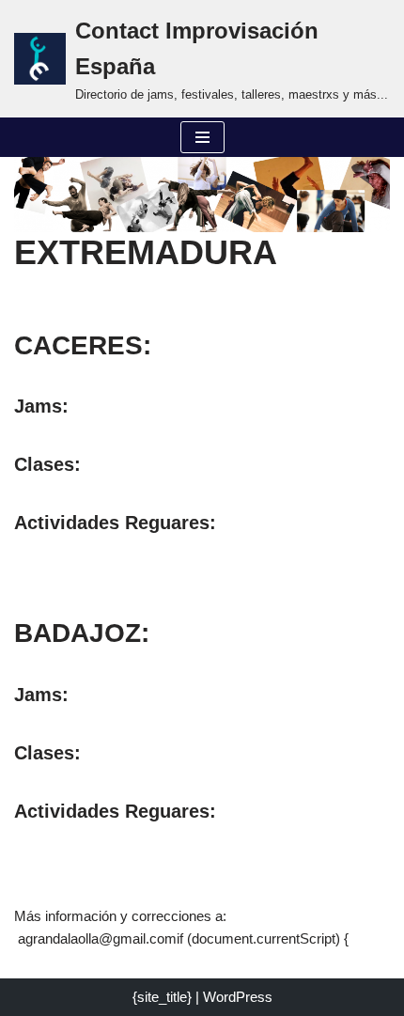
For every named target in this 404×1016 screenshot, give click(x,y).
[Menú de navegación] (202, 137)
